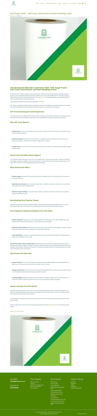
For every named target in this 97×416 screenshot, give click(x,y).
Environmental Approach (37, 385)
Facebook (73, 383)
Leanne (13, 16)
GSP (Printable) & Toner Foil (58, 399)
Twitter (73, 385)
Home (37, 3)
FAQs (59, 3)
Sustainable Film (55, 385)
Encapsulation (54, 397)
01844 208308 (14, 388)
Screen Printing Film (56, 390)
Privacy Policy (34, 388)
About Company (34, 382)
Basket (79, 3)
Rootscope (84, 413)
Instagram (73, 386)
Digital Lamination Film (57, 394)
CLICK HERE (41, 101)
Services (32, 383)
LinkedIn (73, 382)
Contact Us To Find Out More (17, 311)
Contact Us (65, 3)
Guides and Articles (51, 3)
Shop (41, 3)
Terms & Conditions (35, 386)
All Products (54, 382)
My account (73, 3)
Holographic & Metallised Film (57, 388)
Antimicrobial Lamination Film (57, 404)
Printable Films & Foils (56, 392)
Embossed (53, 396)
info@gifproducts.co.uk (17, 381)
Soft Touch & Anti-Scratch (57, 401)
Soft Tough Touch (40, 97)
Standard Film (54, 383)
